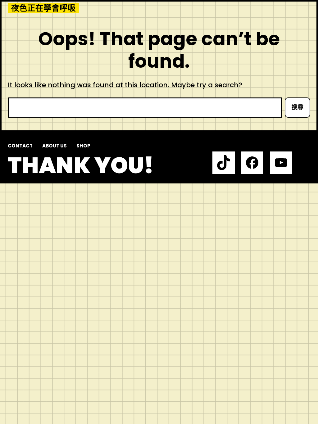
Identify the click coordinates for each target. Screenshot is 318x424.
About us (54, 145)
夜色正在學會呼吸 (43, 8)
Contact (20, 145)
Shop (83, 145)
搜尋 (297, 107)
